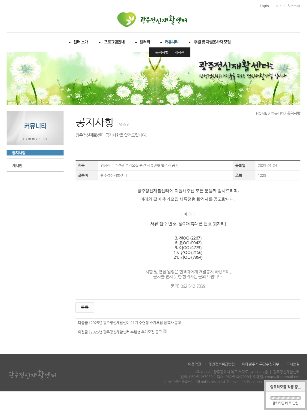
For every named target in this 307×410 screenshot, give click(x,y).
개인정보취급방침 (221, 364)
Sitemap (294, 6)
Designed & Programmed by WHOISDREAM (263, 381)
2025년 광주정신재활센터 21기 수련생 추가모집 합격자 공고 (136, 323)
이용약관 (194, 364)
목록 (85, 307)
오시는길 (293, 364)
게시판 (179, 52)
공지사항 (161, 52)
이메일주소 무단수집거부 (260, 364)
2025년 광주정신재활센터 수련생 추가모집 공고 (126, 332)
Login (264, 6)
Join (278, 6)
